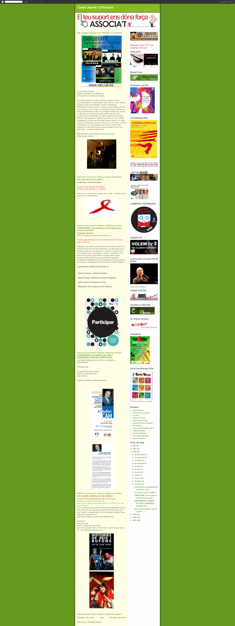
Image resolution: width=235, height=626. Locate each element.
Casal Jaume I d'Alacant (95, 7)
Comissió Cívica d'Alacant (143, 423)
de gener (138, 484)
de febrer (138, 481)
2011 (135, 449)
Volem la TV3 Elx (139, 418)
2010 (135, 452)
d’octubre (138, 460)
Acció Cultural (138, 410)
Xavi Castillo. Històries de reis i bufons (95, 496)
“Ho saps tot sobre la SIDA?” (90, 179)
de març (138, 478)
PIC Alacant (137, 426)
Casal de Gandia (139, 438)
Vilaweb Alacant (139, 431)
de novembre (140, 457)
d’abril (137, 475)
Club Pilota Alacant (140, 420)
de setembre (140, 463)
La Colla (136, 415)
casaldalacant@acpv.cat (90, 33)
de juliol (138, 466)
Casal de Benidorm (140, 433)
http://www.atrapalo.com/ (93, 530)
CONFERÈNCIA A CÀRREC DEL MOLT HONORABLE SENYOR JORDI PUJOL (95, 356)
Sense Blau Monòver (140, 436)
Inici (102, 618)
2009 (135, 514)
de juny (138, 469)
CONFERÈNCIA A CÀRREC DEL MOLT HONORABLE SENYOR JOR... (144, 503)
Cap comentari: (116, 177)
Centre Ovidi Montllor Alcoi (143, 428)
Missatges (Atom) (94, 622)
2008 (135, 517)
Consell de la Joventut (141, 413)
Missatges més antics (118, 618)
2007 (135, 520)
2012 (135, 446)
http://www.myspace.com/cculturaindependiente (95, 517)
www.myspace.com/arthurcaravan (102, 134)
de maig (138, 472)
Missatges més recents (85, 618)
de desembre (140, 454)
